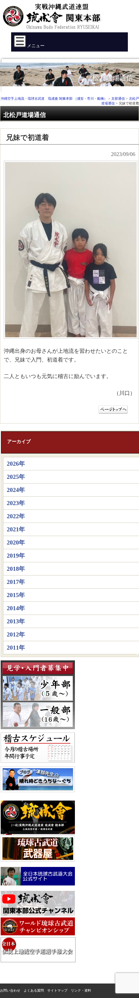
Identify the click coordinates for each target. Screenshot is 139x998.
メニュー (35, 45)
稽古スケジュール (38, 747)
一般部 (37, 714)
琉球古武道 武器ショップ (38, 849)
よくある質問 (34, 990)
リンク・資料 (81, 990)
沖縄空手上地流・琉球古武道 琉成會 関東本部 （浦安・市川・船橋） (54, 19)
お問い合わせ (10, 990)
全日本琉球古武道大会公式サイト (38, 876)
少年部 (37, 688)
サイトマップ (57, 990)
